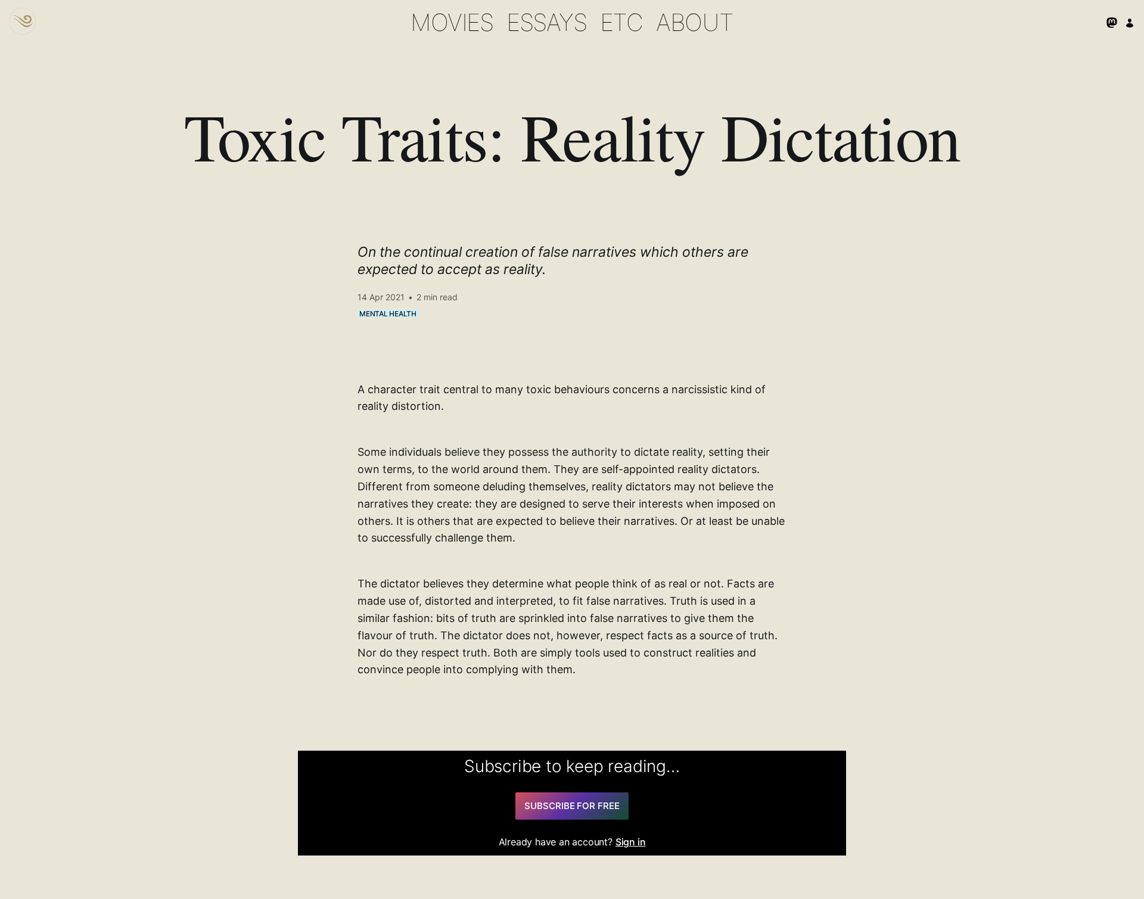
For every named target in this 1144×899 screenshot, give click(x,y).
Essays (546, 23)
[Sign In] (1129, 23)
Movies (452, 23)
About (694, 23)
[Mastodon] (1111, 22)
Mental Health (387, 314)
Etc (621, 23)
